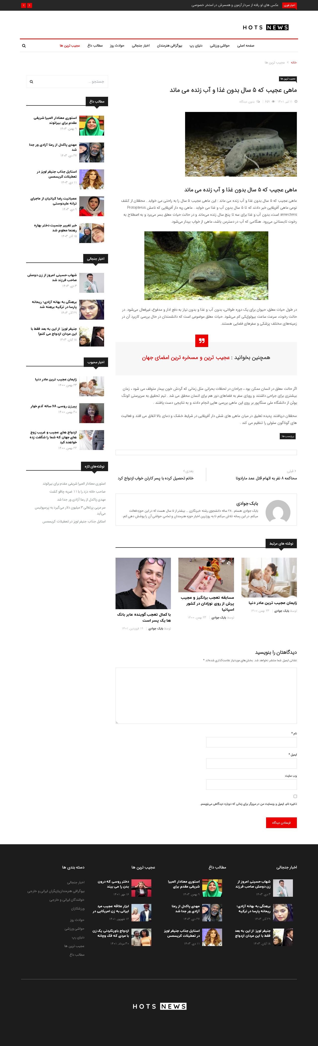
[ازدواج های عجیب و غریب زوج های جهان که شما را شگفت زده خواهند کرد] (90, 441)
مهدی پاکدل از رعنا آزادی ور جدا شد (81, 499)
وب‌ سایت (291, 775)
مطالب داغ (95, 45)
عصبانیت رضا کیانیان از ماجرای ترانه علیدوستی (53, 201)
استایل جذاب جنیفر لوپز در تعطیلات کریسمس (57, 174)
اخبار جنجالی (141, 45)
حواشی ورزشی (220, 45)
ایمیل (293, 754)
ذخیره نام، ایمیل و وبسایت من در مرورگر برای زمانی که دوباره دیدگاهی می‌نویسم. (248, 803)
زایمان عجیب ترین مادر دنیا (273, 603)
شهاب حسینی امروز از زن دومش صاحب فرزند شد (52, 278)
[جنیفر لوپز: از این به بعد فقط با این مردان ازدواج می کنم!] (90, 338)
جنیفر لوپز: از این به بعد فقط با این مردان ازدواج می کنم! (54, 331)
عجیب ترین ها (70, 45)
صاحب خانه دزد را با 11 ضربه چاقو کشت (77, 491)
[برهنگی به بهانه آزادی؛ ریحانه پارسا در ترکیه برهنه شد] (90, 311)
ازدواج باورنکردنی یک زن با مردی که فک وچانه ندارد (110, 936)
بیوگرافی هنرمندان (169, 45)
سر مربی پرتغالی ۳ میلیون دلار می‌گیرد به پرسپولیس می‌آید (70, 510)
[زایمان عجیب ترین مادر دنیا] (90, 387)
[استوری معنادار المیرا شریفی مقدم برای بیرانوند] (90, 127)
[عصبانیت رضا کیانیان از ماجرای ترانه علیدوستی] (90, 207)
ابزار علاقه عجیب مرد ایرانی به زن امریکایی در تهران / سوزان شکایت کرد (111, 914)
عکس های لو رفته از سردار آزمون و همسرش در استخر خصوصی (235, 5)
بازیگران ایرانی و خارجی (43, 891)
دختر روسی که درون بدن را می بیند (113, 884)
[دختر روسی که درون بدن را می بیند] (140, 889)
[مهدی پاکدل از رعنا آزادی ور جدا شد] (90, 153)
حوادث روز (117, 45)
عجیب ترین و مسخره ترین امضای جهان (186, 357)
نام (294, 733)
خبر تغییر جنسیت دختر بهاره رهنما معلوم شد (55, 228)
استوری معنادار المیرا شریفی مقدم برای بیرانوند (55, 120)
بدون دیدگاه (247, 101)
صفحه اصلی (245, 45)
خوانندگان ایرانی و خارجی (67, 899)
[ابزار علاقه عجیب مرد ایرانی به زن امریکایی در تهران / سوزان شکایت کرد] (140, 913)
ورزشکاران (77, 908)
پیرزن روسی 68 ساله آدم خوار (54, 406)
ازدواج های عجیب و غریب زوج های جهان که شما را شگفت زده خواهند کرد (53, 437)
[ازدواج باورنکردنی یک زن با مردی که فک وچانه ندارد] (140, 938)
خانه (294, 62)
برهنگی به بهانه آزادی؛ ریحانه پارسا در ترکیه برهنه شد (54, 304)
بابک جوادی (247, 503)
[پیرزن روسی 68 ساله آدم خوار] (90, 414)
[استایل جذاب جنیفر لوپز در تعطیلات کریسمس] (90, 180)
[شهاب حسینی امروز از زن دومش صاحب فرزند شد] (90, 284)
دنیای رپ (196, 45)
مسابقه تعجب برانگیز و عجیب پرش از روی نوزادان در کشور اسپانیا (207, 603)
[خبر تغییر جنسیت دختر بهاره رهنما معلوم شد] (90, 234)
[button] (29, 5)
